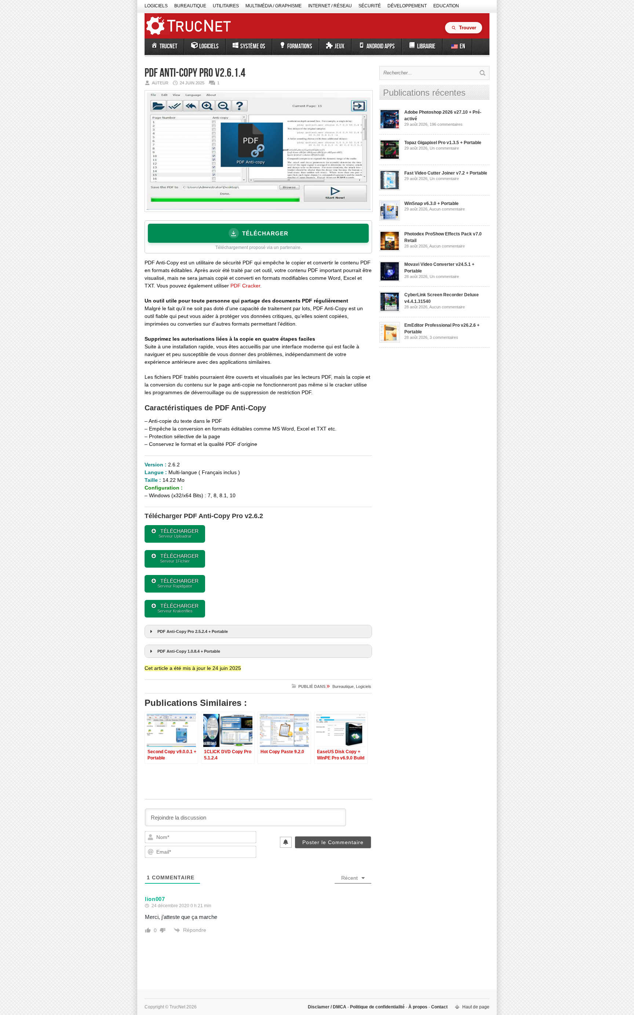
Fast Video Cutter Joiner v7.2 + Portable (445, 173)
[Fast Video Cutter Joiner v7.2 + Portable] (389, 188)
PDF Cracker (245, 286)
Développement (407, 5)
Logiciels (156, 5)
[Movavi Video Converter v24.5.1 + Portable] (389, 280)
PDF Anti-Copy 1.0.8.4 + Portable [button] (188, 651)
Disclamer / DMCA (327, 1006)
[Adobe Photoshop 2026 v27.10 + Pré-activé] (389, 128)
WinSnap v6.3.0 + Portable (431, 203)
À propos (418, 1006)
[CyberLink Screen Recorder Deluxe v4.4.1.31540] (389, 310)
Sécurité (369, 5)
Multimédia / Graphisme (273, 5)
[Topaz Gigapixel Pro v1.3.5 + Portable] (389, 158)
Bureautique (190, 5)
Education (446, 5)
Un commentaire (444, 148)
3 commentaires (444, 337)
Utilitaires (226, 5)
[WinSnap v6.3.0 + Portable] (389, 219)
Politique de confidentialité (377, 1006)
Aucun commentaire (447, 209)
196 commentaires (446, 124)
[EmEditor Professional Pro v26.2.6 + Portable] (389, 341)
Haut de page (475, 1006)
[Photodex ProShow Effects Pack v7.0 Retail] (389, 249)
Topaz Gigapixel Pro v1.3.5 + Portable (442, 142)
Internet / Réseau (330, 5)
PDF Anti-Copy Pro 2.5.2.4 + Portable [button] (192, 631)
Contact (439, 1006)
